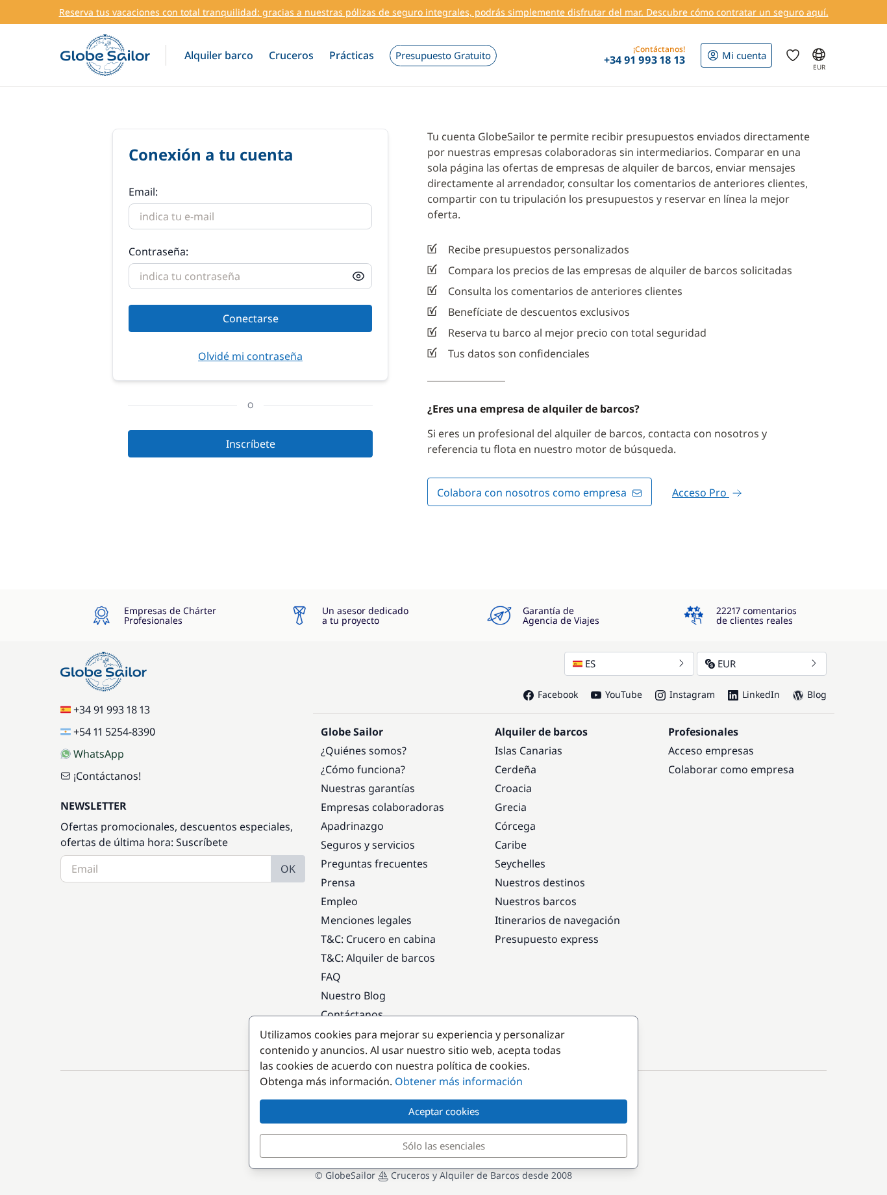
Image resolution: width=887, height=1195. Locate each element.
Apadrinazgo (352, 826)
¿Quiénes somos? (363, 750)
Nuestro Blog (353, 995)
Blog (817, 694)
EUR (727, 663)
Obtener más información (459, 1081)
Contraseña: (158, 251)
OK (288, 869)
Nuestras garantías (368, 788)
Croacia (513, 788)
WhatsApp (98, 754)
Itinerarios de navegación (557, 920)
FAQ (331, 977)
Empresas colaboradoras (382, 807)
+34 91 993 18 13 (111, 709)
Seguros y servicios (368, 845)
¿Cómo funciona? (363, 769)
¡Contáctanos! (107, 776)
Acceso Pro (700, 492)
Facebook (558, 694)
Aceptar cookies (443, 1111)
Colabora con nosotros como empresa (533, 492)
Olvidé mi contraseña (250, 356)
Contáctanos (352, 1014)
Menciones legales (366, 920)
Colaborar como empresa (731, 769)
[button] (219, 55)
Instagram (692, 694)
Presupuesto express (547, 939)
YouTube (623, 694)
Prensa (338, 882)
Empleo (339, 901)
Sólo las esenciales (444, 1145)
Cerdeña (515, 769)
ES (590, 663)
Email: (143, 191)
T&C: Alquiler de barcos (378, 958)
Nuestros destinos (540, 882)
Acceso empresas (711, 750)
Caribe (511, 845)
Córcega (515, 826)
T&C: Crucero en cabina (378, 939)
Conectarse (251, 318)
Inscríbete (250, 444)
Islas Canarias (528, 750)
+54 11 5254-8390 (114, 732)
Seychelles (520, 863)
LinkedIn (761, 694)
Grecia (511, 807)
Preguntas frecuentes (374, 863)
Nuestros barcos (536, 901)
